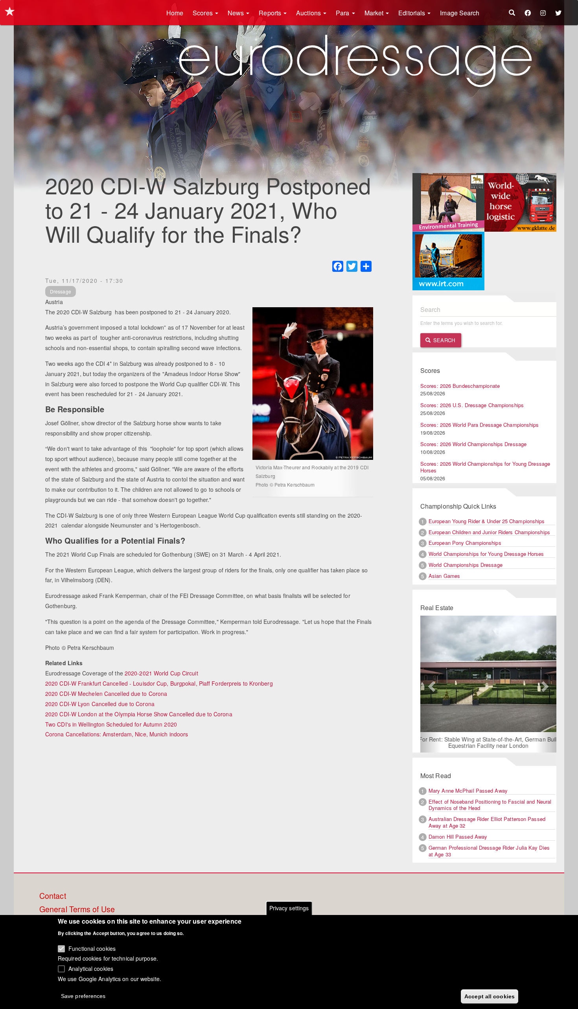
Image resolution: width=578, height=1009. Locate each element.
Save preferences (83, 995)
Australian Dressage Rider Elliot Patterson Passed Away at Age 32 (487, 822)
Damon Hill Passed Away (458, 836)
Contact (52, 896)
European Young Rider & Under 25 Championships (487, 521)
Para (343, 12)
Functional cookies (92, 948)
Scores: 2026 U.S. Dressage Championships (472, 405)
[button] (430, 684)
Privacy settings (289, 908)
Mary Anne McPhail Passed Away (468, 790)
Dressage (60, 291)
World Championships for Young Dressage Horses (486, 553)
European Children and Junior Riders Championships (489, 532)
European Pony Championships (465, 542)
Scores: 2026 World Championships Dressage (473, 444)
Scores (203, 12)
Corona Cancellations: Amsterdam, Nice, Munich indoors (116, 734)
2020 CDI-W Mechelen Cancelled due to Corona (106, 693)
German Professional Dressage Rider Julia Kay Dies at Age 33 (489, 851)
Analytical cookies (90, 968)
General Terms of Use (77, 909)
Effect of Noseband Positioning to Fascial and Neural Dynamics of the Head (490, 805)
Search (443, 340)
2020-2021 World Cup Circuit (161, 673)
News (237, 12)
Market (374, 12)
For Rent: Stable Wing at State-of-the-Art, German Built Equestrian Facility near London (488, 742)
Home (174, 12)
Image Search (459, 12)
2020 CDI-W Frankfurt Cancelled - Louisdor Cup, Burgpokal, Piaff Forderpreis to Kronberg (159, 683)
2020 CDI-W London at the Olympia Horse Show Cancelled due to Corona (138, 714)
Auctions (309, 12)
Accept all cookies (489, 996)
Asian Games (444, 575)
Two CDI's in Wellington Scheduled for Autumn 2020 (111, 724)
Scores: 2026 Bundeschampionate (460, 385)
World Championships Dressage (466, 564)
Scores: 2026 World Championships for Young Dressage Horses (485, 467)
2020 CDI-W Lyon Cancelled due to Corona (100, 704)
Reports (271, 12)
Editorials (412, 12)
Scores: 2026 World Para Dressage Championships (479, 424)
